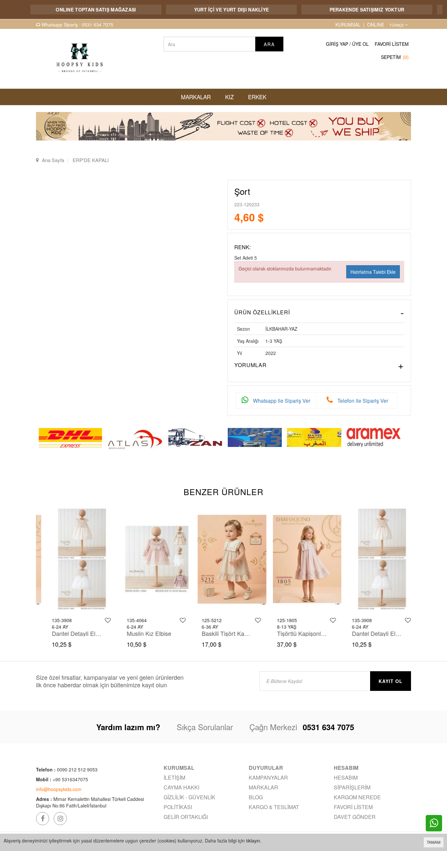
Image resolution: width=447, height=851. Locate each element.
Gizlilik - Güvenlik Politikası (189, 802)
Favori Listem (392, 44)
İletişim (174, 777)
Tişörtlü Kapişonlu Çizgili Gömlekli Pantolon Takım (294, 633)
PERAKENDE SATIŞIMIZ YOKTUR (351, 9)
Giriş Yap (337, 44)
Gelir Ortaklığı (186, 817)
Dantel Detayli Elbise (69, 633)
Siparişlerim (352, 787)
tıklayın (253, 840)
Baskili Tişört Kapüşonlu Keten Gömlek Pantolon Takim (218, 633)
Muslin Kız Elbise (140, 633)
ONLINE (375, 24)
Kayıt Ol (390, 681)
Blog (256, 797)
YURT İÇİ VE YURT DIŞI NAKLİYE (215, 9)
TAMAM (433, 842)
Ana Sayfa (53, 160)
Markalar (263, 787)
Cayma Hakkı (181, 787)
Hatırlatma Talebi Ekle (373, 271)
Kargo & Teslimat (274, 807)
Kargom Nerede (357, 797)
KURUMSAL (348, 24)
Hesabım (346, 777)
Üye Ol (360, 44)
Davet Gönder (355, 817)
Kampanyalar (268, 777)
